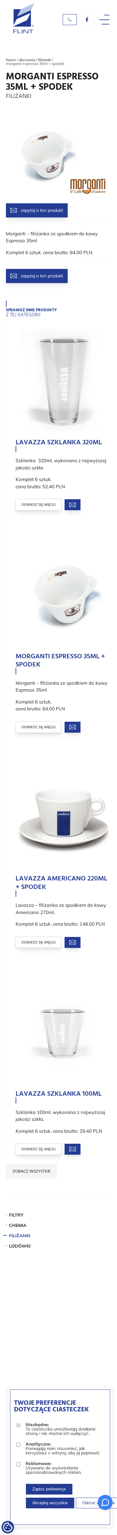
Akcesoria (27, 59)
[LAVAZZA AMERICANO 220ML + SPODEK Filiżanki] (63, 816)
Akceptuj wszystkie (50, 1502)
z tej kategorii (31, 313)
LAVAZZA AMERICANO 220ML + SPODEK (61, 882)
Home (11, 59)
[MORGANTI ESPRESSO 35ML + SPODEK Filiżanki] (45, 195)
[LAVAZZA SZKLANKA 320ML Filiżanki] (63, 380)
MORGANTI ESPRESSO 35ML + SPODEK (60, 660)
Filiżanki (44, 59)
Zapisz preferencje (49, 1489)
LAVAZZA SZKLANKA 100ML (59, 1093)
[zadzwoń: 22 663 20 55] (70, 19)
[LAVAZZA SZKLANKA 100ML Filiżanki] (63, 1031)
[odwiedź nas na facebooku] (87, 19)
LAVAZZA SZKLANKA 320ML (59, 442)
